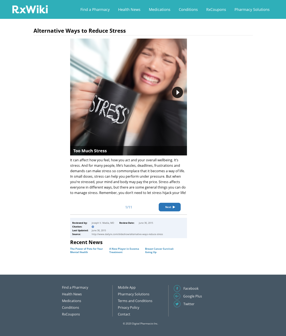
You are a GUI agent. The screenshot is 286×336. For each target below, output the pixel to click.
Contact (124, 314)
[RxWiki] (30, 9)
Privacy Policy (128, 307)
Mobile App (127, 287)
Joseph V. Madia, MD (103, 222)
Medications (159, 9)
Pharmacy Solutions (252, 9)
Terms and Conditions (135, 301)
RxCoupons (216, 9)
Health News (129, 9)
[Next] (170, 207)
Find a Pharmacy (95, 9)
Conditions (188, 9)
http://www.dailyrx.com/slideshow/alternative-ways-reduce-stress (127, 234)
